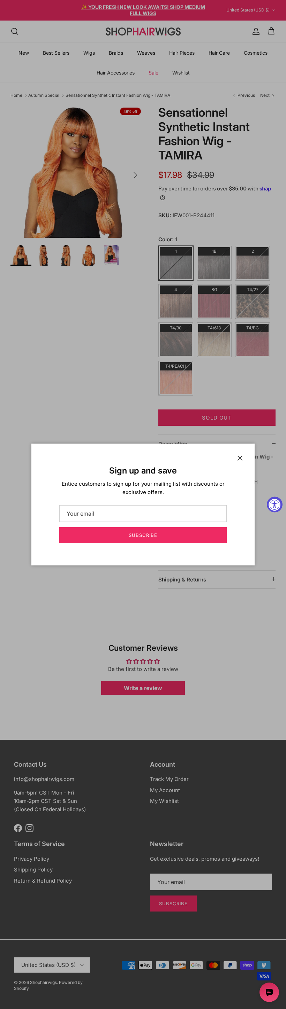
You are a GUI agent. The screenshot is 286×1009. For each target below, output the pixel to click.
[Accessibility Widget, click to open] (275, 505)
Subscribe (143, 535)
